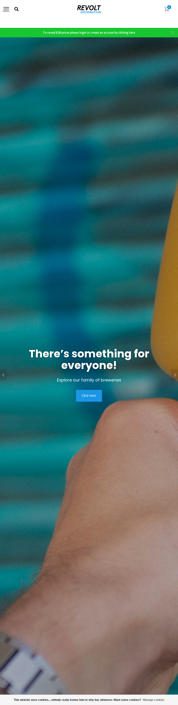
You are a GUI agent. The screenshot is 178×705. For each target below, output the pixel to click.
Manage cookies (154, 700)
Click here (89, 395)
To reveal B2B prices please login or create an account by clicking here (89, 32)
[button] (3, 375)
